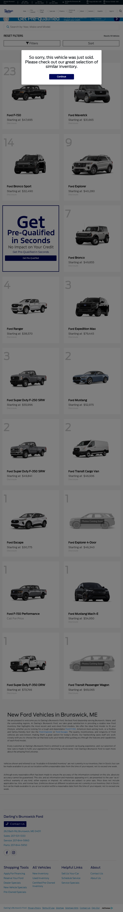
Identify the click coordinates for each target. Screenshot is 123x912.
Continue (61, 76)
